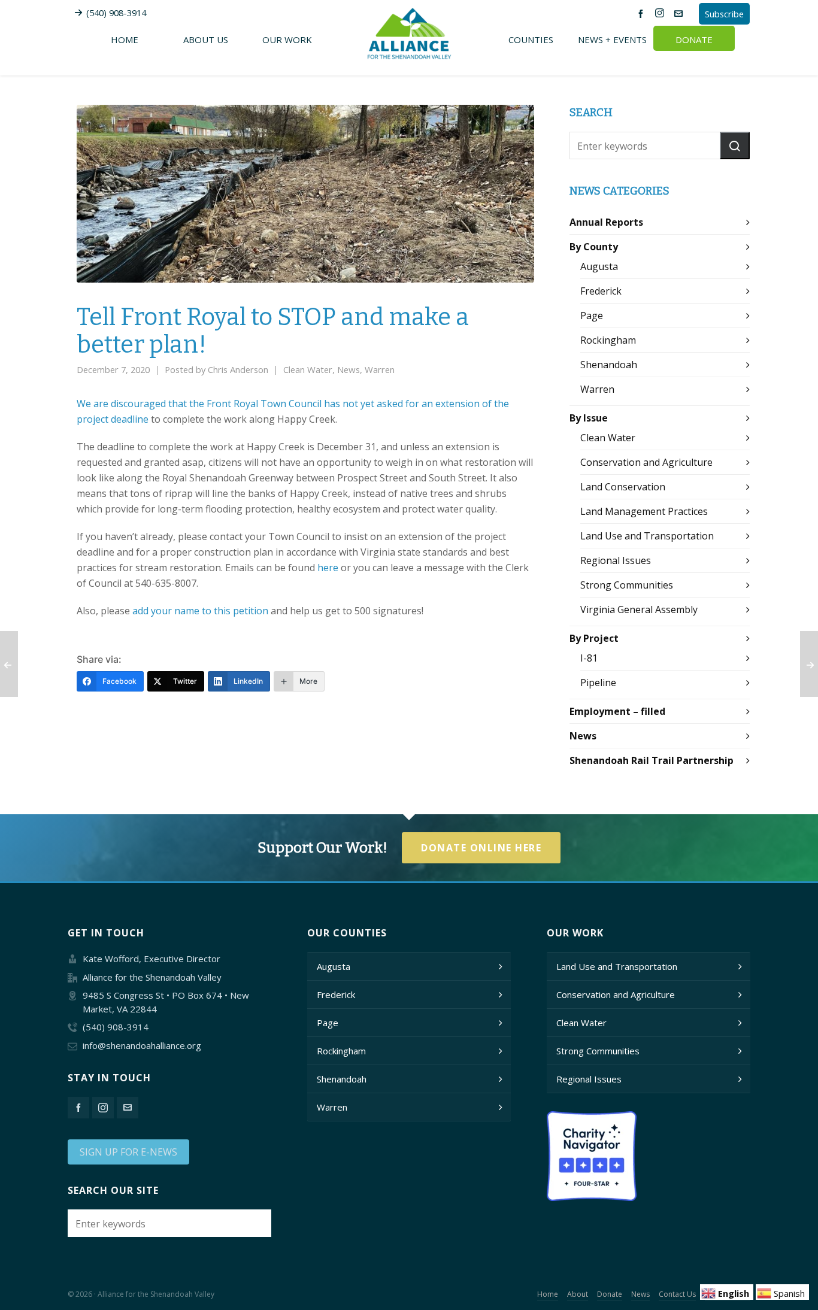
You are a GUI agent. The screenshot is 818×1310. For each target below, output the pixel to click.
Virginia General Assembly (639, 609)
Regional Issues (615, 560)
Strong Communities (626, 585)
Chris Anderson (238, 369)
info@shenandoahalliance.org (142, 1045)
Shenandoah (608, 364)
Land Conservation (622, 486)
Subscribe (724, 14)
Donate (609, 1294)
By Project (594, 638)
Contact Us (677, 1294)
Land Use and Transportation (647, 535)
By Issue (588, 417)
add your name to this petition (200, 610)
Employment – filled (617, 711)
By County (593, 246)
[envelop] (680, 13)
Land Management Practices (644, 511)
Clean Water (307, 369)
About (577, 1294)
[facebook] (643, 13)
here (327, 567)
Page (591, 315)
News (348, 369)
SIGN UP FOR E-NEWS (128, 1152)
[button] (735, 145)
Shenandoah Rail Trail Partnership (651, 760)
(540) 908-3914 (116, 13)
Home (547, 1294)
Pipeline (598, 682)
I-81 (589, 658)
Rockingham (608, 340)
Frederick (601, 291)
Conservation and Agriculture (646, 462)
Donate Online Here (481, 847)
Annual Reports (606, 222)
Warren (380, 369)
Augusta (599, 266)
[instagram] (661, 13)
